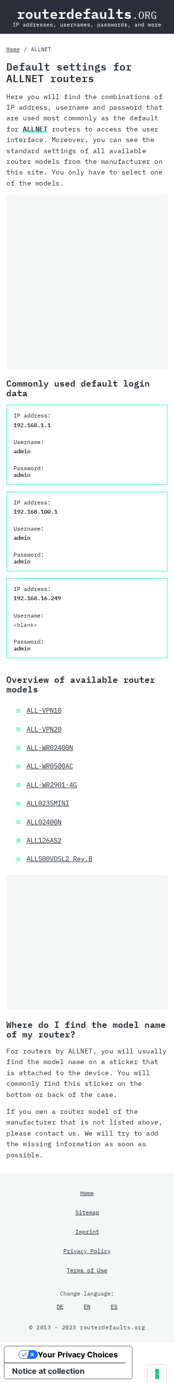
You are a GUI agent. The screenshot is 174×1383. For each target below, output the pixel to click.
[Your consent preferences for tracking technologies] (157, 1374)
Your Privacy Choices (78, 1354)
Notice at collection (48, 1371)
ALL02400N (44, 822)
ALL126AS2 (44, 840)
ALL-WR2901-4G (52, 784)
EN (87, 1306)
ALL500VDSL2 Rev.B (59, 858)
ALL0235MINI (48, 803)
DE (60, 1306)
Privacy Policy (87, 1250)
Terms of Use (87, 1270)
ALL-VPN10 (44, 710)
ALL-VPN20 (44, 729)
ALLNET (35, 129)
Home (13, 49)
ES (114, 1306)
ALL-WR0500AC (50, 766)
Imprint (87, 1231)
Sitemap (87, 1212)
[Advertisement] (87, 282)
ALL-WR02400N (50, 747)
